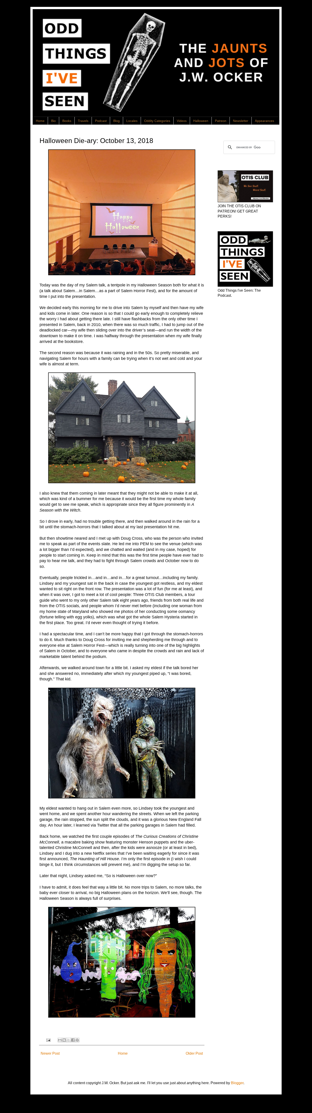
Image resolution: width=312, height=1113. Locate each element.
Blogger (237, 1083)
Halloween (200, 121)
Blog (116, 121)
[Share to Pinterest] (77, 1040)
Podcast (101, 121)
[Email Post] (48, 1040)
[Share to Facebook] (73, 1040)
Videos (182, 121)
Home (40, 121)
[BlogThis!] (64, 1040)
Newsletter (240, 121)
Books (66, 121)
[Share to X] (68, 1040)
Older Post (194, 1053)
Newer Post (50, 1053)
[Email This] (60, 1040)
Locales (131, 121)
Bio (53, 121)
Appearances (264, 121)
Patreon (220, 121)
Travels (83, 121)
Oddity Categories (157, 121)
